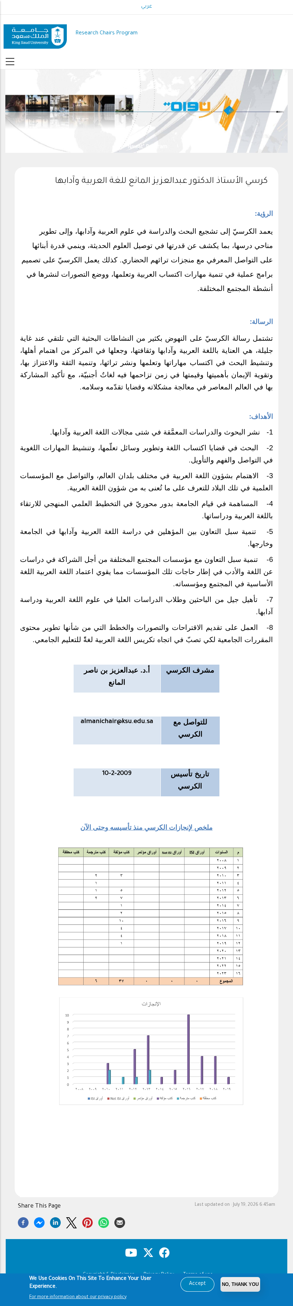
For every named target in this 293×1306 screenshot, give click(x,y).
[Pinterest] (87, 1221)
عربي (146, 7)
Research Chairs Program (106, 33)
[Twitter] (71, 1221)
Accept (197, 1284)
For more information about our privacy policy (77, 1297)
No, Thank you (240, 1284)
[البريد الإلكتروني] (119, 1221)
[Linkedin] (55, 1221)
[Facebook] (23, 1221)
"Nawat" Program (63, 147)
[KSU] (35, 33)
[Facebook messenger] (39, 1221)
